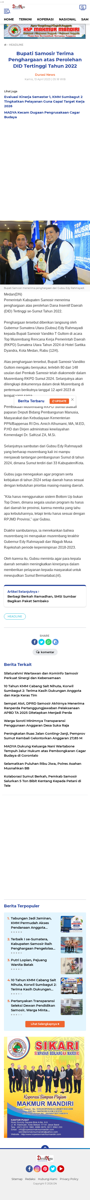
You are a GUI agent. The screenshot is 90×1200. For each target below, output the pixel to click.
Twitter (54, 1174)
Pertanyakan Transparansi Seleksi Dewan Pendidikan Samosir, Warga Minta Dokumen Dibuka (33, 1005)
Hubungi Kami (47, 1179)
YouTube (63, 1174)
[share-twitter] (41, 642)
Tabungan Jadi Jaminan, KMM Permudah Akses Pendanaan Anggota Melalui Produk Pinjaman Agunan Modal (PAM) (32, 923)
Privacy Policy (69, 1179)
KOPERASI (45, 19)
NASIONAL (67, 19)
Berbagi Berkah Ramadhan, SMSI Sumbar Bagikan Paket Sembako (41, 598)
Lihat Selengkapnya (44, 1024)
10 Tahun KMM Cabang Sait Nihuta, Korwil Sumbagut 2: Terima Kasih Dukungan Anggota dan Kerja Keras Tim (34, 985)
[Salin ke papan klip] (55, 642)
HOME (9, 19)
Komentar (47, 652)
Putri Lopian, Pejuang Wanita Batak (29, 962)
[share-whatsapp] (48, 642)
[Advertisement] (45, 168)
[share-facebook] (34, 642)
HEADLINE (15, 616)
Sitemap (17, 1179)
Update (60, 401)
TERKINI (25, 19)
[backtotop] (45, 1149)
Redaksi (30, 1179)
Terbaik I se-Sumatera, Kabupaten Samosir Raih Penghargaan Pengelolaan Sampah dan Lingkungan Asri (33, 944)
